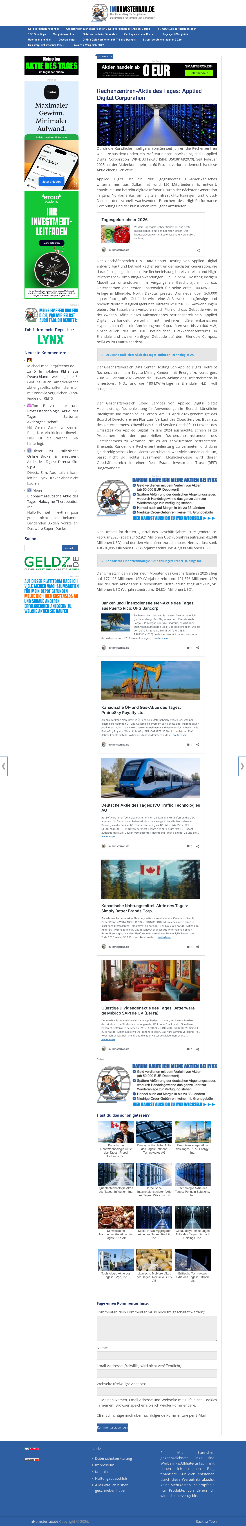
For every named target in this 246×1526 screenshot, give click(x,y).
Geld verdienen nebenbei (43, 29)
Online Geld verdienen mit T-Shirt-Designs (109, 39)
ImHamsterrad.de (43, 1521)
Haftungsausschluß (111, 1478)
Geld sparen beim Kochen (139, 34)
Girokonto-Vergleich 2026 (88, 45)
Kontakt (101, 1471)
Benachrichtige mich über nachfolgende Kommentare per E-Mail (152, 1415)
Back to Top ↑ (207, 1521)
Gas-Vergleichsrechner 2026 (46, 45)
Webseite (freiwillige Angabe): (121, 1383)
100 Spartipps (37, 34)
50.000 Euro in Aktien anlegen (177, 29)
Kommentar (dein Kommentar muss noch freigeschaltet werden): (151, 1312)
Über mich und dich (39, 39)
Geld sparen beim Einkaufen (100, 34)
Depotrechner (67, 39)
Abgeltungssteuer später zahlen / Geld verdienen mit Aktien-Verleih (108, 29)
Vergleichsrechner (64, 34)
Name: (102, 1347)
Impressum (104, 1465)
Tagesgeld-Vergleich (175, 34)
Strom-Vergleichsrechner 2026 (162, 39)
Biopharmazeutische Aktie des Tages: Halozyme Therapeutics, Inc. (53, 501)
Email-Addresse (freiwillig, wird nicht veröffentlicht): (139, 1365)
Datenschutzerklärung (113, 1458)
